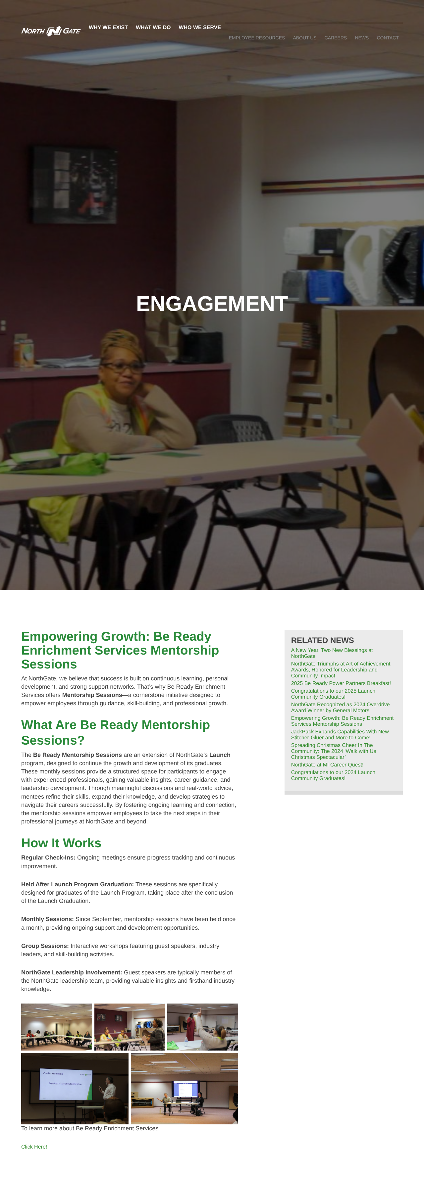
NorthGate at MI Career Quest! (327, 765)
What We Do (153, 27)
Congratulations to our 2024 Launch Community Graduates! (333, 775)
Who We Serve (200, 27)
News (362, 37)
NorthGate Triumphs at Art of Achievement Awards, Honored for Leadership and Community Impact (341, 670)
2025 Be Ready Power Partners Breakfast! (341, 683)
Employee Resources (257, 37)
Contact (388, 37)
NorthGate (51, 31)
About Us (304, 37)
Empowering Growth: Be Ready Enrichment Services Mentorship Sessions (342, 721)
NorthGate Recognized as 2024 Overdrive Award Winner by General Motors (340, 707)
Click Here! (34, 1147)
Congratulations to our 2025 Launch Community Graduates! (333, 694)
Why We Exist (108, 27)
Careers (336, 37)
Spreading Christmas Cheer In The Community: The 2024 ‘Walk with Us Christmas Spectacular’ (333, 751)
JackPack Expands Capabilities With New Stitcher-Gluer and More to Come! (340, 735)
